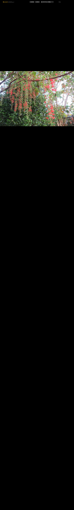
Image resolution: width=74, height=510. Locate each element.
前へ (32, 2)
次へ (37, 2)
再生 (47, 2)
